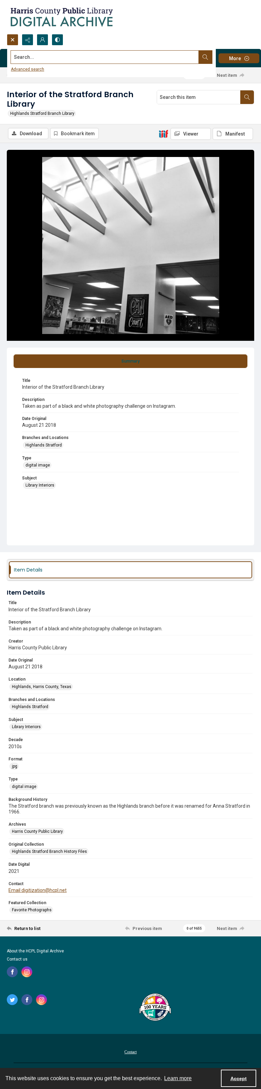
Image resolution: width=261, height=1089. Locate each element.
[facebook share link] (12, 971)
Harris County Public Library (37, 831)
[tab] (130, 361)
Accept (238, 1078)
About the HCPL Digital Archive (35, 951)
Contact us (17, 959)
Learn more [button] (178, 1078)
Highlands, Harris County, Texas (41, 686)
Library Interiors (39, 485)
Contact (130, 1052)
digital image (37, 465)
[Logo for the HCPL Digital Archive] (61, 17)
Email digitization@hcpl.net (37, 890)
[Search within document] (247, 97)
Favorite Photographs (32, 910)
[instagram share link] (26, 971)
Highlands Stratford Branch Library (42, 113)
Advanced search (27, 69)
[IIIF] (163, 133)
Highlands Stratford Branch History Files (49, 851)
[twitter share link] (12, 999)
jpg (14, 766)
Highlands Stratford (43, 445)
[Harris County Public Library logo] (154, 1008)
